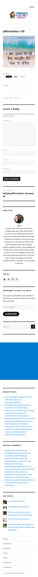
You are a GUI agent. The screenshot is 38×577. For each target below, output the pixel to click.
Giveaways (7, 567)
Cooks (5, 553)
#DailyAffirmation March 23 (19, 507)
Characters (7, 544)
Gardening (7, 562)
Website (6, 168)
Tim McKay (9, 466)
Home (5, 539)
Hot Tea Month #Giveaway (18, 519)
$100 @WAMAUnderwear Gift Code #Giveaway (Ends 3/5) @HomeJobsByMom (18, 399)
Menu (32, 7)
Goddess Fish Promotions (15, 450)
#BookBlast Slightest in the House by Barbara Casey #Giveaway (20, 482)
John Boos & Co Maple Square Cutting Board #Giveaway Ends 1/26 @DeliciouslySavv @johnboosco (19, 413)
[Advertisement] (19, 361)
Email (6, 159)
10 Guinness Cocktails (16, 501)
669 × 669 (17, 98)
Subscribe (11, 314)
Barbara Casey (10, 480)
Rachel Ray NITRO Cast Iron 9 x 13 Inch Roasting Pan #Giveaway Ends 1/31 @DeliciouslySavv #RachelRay (20, 421)
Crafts (5, 558)
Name (6, 150)
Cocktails (6, 548)
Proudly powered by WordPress (14, 573)
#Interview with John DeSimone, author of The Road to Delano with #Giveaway (21, 527)
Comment (7, 121)
